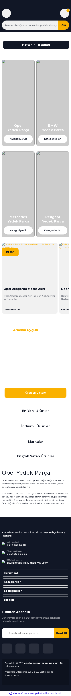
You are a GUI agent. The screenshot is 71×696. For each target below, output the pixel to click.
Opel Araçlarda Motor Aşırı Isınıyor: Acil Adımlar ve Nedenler (24, 289)
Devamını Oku (13, 309)
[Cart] (64, 13)
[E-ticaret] (35, 693)
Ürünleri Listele (35, 392)
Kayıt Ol (61, 633)
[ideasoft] (16, 693)
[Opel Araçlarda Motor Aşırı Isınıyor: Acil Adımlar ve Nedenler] (30, 263)
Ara (64, 24)
